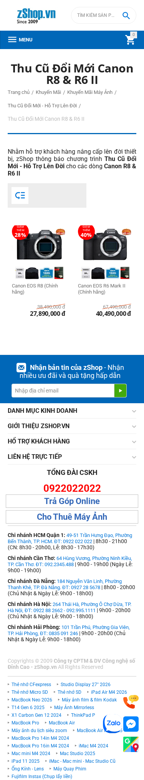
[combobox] (103, 15)
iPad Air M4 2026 (109, 692)
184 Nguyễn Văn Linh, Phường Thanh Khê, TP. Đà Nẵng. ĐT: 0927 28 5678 (65, 584)
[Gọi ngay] (131, 702)
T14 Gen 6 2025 (28, 707)
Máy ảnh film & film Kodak (89, 700)
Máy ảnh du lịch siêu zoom (39, 730)
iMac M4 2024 (93, 746)
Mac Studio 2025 (77, 753)
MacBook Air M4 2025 (99, 730)
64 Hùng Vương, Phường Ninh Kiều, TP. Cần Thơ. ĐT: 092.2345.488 (70, 561)
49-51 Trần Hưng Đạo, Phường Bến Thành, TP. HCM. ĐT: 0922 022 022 (70, 538)
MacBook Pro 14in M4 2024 (40, 738)
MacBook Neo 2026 (32, 700)
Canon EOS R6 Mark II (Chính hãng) (102, 289)
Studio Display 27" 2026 (86, 684)
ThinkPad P (83, 715)
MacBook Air (62, 723)
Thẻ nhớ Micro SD (30, 692)
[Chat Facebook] (131, 724)
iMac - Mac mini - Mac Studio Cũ (82, 761)
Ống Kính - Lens (28, 769)
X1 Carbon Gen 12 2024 (36, 715)
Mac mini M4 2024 (31, 753)
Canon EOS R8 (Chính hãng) (35, 289)
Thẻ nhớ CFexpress (31, 684)
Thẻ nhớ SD (69, 692)
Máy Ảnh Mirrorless (74, 707)
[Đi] (120, 390)
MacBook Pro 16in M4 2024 (40, 746)
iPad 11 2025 (26, 761)
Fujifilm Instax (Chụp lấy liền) (42, 776)
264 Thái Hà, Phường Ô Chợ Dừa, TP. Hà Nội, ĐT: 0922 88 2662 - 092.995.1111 (69, 607)
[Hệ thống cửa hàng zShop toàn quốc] (131, 744)
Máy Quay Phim (69, 769)
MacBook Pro (25, 723)
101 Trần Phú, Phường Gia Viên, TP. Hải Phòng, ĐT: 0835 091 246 (69, 630)
